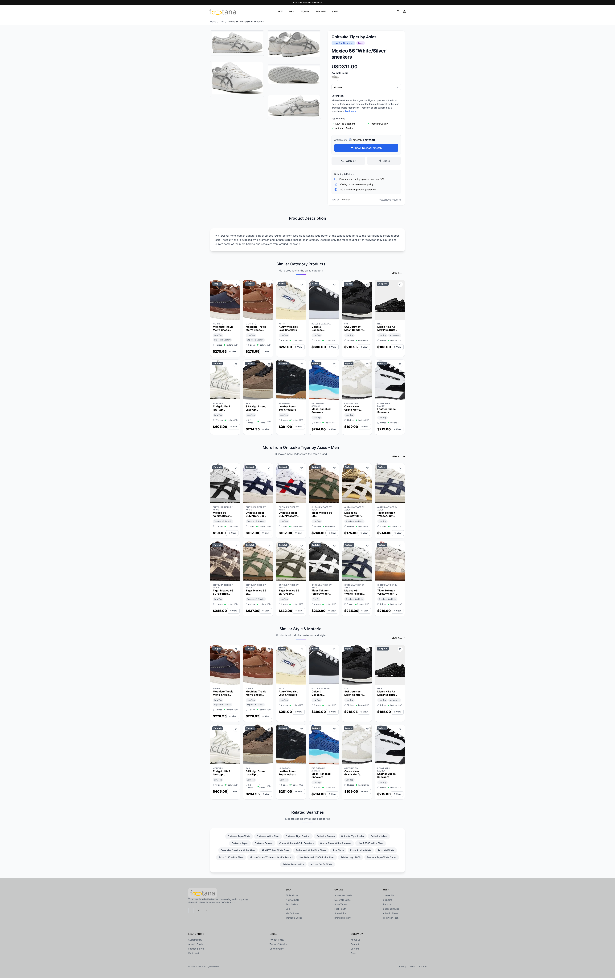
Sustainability (195, 939)
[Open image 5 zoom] (294, 106)
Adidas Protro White (293, 864)
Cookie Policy (277, 948)
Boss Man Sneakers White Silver (238, 850)
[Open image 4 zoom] (294, 75)
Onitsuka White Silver (268, 836)
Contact (355, 944)
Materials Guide (342, 899)
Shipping (387, 899)
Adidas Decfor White (321, 864)
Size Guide (388, 895)
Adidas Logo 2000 (351, 857)
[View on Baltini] (301, 316)
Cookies (423, 966)
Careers (355, 948)
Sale (288, 908)
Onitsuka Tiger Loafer (352, 836)
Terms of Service (278, 944)
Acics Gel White (386, 850)
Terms (412, 966)
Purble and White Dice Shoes (311, 850)
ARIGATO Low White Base (275, 850)
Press (353, 953)
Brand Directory (342, 917)
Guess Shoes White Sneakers (335, 843)
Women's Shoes (294, 917)
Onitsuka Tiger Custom (298, 836)
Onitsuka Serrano (325, 836)
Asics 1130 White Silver (231, 857)
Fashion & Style (196, 948)
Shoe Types (340, 904)
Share (386, 160)
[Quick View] (230, 316)
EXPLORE (321, 11)
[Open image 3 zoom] (294, 44)
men (222, 21)
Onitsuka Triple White (239, 836)
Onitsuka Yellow (378, 836)
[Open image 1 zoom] (237, 42)
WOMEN (304, 11)
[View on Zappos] (235, 316)
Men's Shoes (292, 913)
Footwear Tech (390, 917)
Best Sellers (292, 904)
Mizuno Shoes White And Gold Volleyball (271, 857)
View (234, 351)
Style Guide (340, 913)
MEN (291, 11)
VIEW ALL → (398, 273)
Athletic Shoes (390, 913)
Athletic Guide (195, 944)
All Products (292, 895)
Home (213, 21)
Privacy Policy (277, 939)
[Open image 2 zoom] (237, 78)
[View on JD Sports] (400, 316)
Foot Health (340, 908)
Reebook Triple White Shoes (382, 857)
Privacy (402, 966)
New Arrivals (292, 899)
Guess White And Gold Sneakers (296, 843)
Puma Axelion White (360, 850)
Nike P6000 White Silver (370, 843)
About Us (355, 939)
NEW (280, 11)
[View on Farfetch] (235, 396)
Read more (350, 111)
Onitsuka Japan (240, 843)
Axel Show (338, 850)
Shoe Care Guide (343, 895)
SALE (335, 11)
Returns (387, 904)
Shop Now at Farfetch (368, 148)
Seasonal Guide (391, 908)
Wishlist (351, 160)
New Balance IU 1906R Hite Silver (316, 857)
